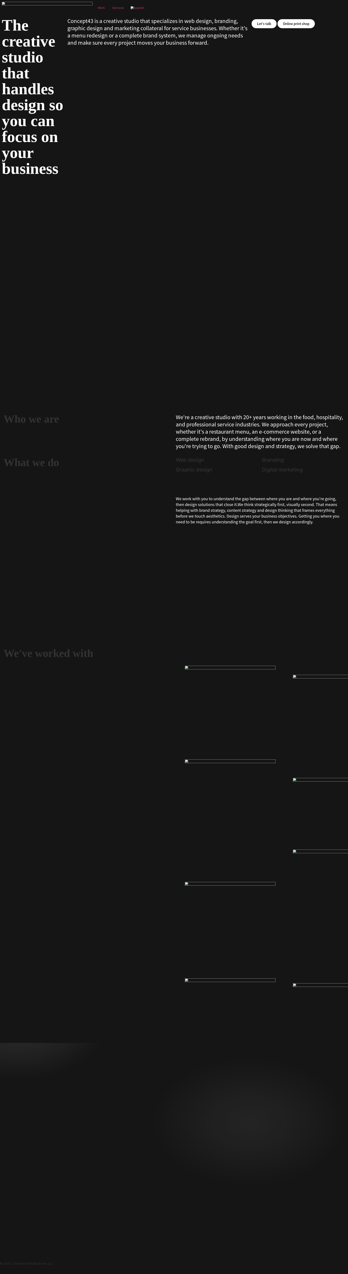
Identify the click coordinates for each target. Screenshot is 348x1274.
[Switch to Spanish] (137, 7)
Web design (48, 288)
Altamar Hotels (196, 632)
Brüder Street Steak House (38, 282)
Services (118, 8)
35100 (14, 632)
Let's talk (264, 23)
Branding (12, 288)
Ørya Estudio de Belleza (207, 282)
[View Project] (88, 236)
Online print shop (296, 23)
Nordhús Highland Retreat (209, 398)
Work (101, 8)
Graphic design (30, 288)
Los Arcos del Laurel (30, 398)
